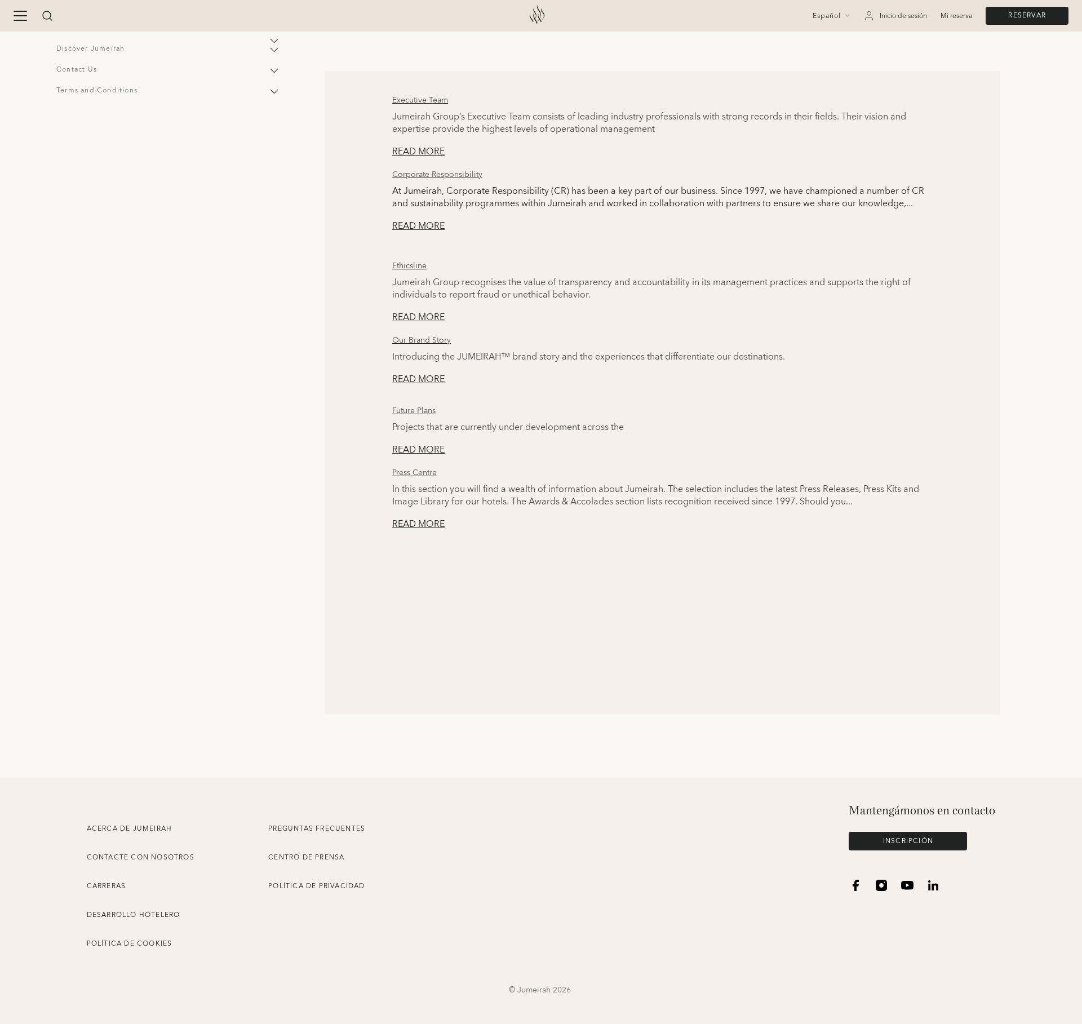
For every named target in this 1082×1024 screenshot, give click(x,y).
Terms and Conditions (97, 90)
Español (827, 16)
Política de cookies (129, 944)
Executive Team (420, 100)
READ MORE (418, 151)
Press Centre (414, 473)
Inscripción (908, 841)
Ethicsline (409, 266)
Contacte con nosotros (140, 857)
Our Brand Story (421, 340)
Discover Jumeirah (90, 49)
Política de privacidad (316, 886)
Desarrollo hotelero (133, 915)
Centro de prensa (306, 857)
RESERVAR (1027, 15)
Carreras (106, 886)
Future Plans (414, 411)
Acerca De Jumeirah (129, 829)
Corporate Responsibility (437, 174)
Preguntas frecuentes (316, 829)
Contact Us (76, 70)
